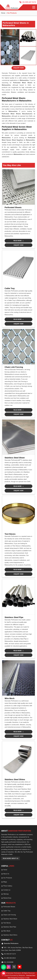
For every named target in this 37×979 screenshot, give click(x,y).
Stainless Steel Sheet (15, 458)
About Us (6, 874)
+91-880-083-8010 (9, 958)
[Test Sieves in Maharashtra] (18, 513)
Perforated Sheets (13, 207)
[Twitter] (14, 967)
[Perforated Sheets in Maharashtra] (18, 187)
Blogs (5, 882)
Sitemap (6, 894)
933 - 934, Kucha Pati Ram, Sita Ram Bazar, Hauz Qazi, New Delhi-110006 (17, 949)
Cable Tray (10, 288)
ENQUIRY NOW (18, 68)
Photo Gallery (7, 886)
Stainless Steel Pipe (14, 617)
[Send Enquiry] (3, 973)
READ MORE (17, 240)
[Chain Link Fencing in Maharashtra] (18, 346)
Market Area (7, 898)
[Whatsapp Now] (3, 967)
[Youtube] (19, 967)
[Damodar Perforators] (11, 6)
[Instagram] (9, 967)
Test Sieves (10, 534)
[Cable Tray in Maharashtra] (18, 268)
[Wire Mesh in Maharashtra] (18, 678)
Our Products (7, 878)
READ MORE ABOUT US (10, 858)
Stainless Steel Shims (15, 779)
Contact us (6, 890)
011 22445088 (8, 962)
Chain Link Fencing (14, 367)
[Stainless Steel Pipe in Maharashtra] (18, 597)
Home (3, 13)
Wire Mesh (9, 698)
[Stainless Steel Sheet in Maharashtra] (18, 437)
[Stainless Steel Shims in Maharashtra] (18, 759)
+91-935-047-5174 (29, 2)
